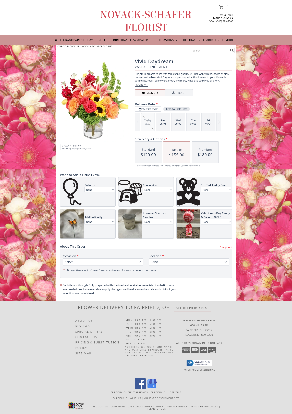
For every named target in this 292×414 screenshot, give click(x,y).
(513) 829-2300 (224, 21)
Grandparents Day (78, 40)
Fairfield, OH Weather (127, 398)
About (211, 40)
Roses (103, 40)
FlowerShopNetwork (148, 406)
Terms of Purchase (204, 406)
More (229, 40)
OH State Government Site (161, 398)
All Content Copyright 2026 (112, 406)
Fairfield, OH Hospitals (166, 392)
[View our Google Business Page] (151, 388)
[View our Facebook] (140, 388)
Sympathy (141, 40)
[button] (224, 7)
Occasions (166, 40)
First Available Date (176, 109)
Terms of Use (156, 408)
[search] (232, 50)
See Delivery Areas (192, 308)
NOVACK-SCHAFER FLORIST (146, 21)
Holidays (190, 40)
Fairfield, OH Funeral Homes (129, 392)
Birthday (120, 40)
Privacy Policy (177, 406)
